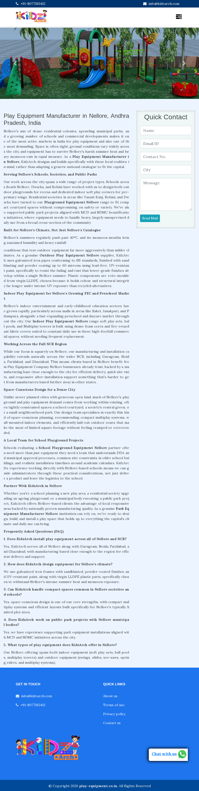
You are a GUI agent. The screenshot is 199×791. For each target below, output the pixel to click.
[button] (15, 63)
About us (110, 696)
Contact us (112, 723)
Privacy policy (114, 714)
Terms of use (113, 705)
